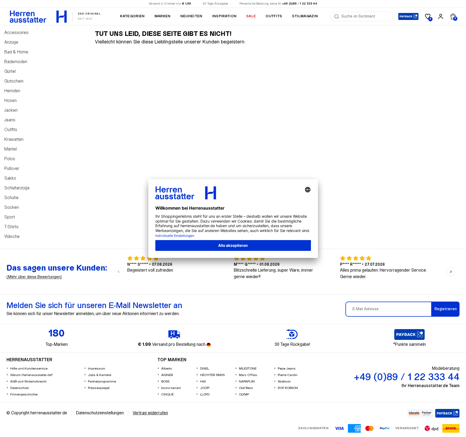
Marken (163, 16)
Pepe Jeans (287, 368)
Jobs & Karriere (99, 375)
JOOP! (205, 388)
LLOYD (205, 394)
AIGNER (167, 375)
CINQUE (167, 394)
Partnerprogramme (102, 381)
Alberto (166, 368)
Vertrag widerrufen (150, 413)
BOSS (165, 381)
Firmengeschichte (23, 394)
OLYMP (244, 394)
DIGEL (204, 368)
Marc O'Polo (248, 375)
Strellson (284, 381)
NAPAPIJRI (247, 381)
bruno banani (171, 388)
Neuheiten (191, 16)
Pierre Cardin (287, 375)
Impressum (96, 368)
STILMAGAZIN (305, 16)
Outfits (274, 16)
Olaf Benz (246, 388)
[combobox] (365, 16)
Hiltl (203, 381)
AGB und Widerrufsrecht (28, 381)
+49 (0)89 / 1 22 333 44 (299, 3)
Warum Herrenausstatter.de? (31, 375)
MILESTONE (247, 368)
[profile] (440, 16)
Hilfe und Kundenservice (28, 368)
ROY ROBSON (288, 388)
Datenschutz (19, 388)
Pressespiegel (98, 388)
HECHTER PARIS (212, 375)
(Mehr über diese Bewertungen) (34, 277)
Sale (251, 16)
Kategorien (132, 16)
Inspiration (224, 16)
